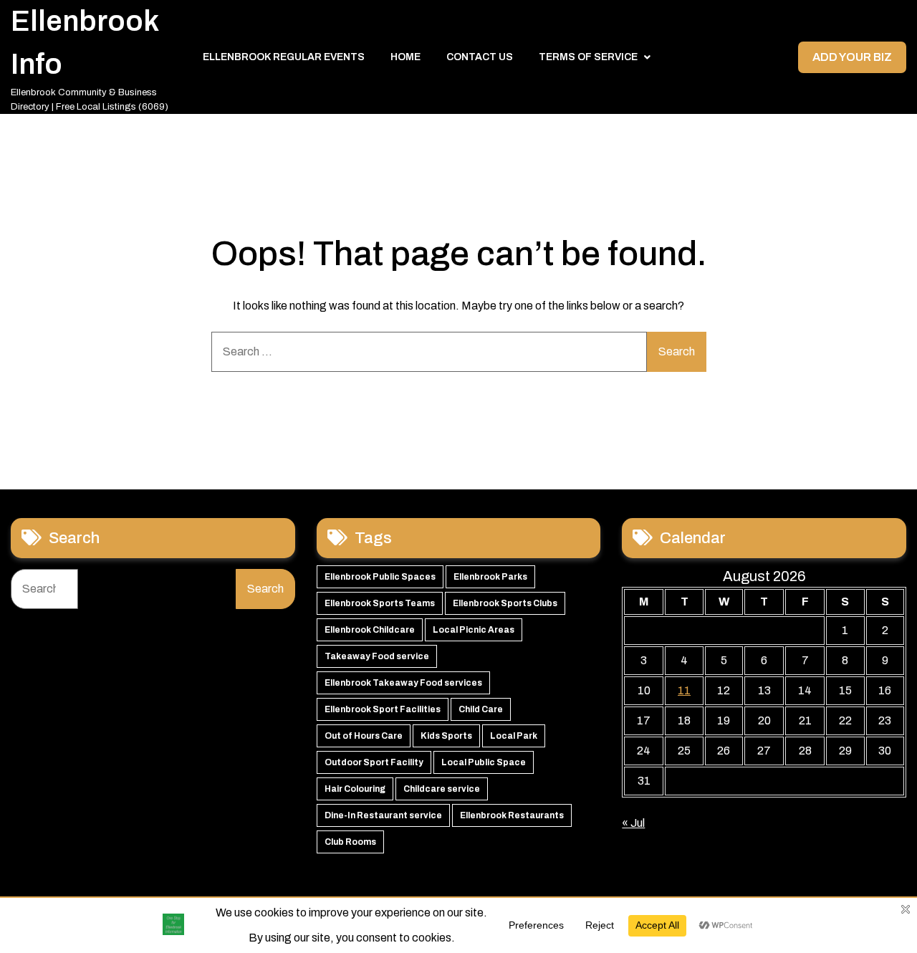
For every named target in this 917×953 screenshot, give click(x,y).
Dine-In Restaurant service (383, 815)
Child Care (480, 709)
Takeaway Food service (377, 656)
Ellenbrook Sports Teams (380, 603)
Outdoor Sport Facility (374, 762)
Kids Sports (446, 736)
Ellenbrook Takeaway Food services (403, 683)
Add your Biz (852, 57)
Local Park (513, 736)
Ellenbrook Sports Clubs (505, 603)
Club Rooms (350, 842)
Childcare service (441, 789)
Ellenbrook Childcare (370, 630)
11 (684, 690)
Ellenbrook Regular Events (284, 57)
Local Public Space (483, 762)
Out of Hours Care (364, 736)
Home (405, 57)
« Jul (633, 823)
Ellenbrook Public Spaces (380, 577)
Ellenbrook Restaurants (512, 815)
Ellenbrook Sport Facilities (383, 709)
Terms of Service (588, 57)
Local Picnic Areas (473, 630)
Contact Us (479, 57)
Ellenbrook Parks (490, 577)
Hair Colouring (355, 789)
